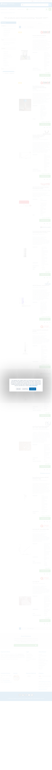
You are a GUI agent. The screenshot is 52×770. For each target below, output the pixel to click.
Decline (18, 389)
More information (33, 385)
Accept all (25, 389)
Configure (32, 389)
